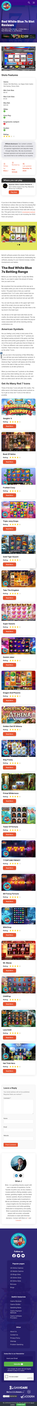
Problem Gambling (16, 1344)
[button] (17, 244)
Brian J (18, 1181)
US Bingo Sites (15, 1274)
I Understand (21, 1404)
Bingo (12, 1287)
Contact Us (14, 1335)
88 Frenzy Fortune (11, 894)
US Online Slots (15, 1278)
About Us (13, 1331)
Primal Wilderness (11, 793)
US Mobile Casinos (16, 1271)
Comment (7, 1098)
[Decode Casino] (18, 35)
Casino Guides (15, 1304)
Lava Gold (7, 1030)
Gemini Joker (8, 657)
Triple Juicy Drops (10, 521)
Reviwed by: (16, 168)
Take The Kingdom (11, 590)
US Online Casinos (16, 1268)
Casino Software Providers (16, 1317)
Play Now (14, 192)
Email (5, 1127)
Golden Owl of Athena (12, 726)
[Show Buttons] (1, 352)
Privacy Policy (15, 1338)
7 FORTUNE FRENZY (11, 860)
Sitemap (13, 1341)
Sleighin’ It (7, 418)
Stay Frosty (8, 760)
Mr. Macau (7, 963)
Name (5, 1118)
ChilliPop (7, 996)
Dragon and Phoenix (11, 693)
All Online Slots (15, 1281)
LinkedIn (18, 1220)
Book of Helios (9, 454)
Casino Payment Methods (16, 1312)
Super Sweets (9, 624)
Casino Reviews (15, 1301)
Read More (9, 426)
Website (6, 1135)
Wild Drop (7, 927)
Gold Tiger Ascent (10, 557)
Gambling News (15, 1308)
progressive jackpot (28, 212)
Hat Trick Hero (9, 1063)
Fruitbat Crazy (9, 488)
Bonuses (13, 1284)
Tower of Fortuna (10, 827)
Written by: (5, 168)
